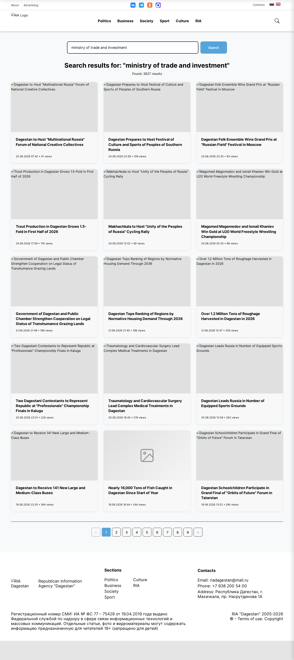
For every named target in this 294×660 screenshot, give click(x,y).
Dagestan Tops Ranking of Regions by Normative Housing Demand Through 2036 (145, 316)
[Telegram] (141, 5)
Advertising (31, 5)
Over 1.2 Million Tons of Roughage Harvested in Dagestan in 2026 (230, 316)
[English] (278, 4)
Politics (104, 21)
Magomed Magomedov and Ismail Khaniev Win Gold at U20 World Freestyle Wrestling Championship (238, 231)
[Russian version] (271, 4)
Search (213, 48)
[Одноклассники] (149, 5)
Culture (182, 21)
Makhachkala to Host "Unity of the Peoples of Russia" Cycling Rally (145, 229)
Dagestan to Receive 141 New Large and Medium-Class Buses (50, 490)
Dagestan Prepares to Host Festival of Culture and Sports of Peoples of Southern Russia (145, 144)
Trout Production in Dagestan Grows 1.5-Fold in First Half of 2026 (51, 229)
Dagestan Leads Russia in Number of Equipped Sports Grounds (232, 403)
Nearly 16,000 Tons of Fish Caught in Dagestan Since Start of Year (140, 490)
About (15, 5)
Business (125, 21)
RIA (198, 21)
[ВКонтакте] (133, 5)
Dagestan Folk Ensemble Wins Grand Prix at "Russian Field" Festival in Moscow (239, 141)
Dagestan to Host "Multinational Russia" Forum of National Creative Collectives (50, 141)
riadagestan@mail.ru (229, 580)
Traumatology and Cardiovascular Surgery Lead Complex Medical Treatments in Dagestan (145, 406)
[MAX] (158, 5)
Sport (164, 21)
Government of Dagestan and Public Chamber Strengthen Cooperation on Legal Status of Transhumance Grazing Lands (53, 319)
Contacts (259, 4)
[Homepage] (19, 21)
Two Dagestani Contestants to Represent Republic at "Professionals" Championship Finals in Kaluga (52, 406)
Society (146, 21)
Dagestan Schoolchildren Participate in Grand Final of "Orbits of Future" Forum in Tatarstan (236, 493)
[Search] (277, 21)
